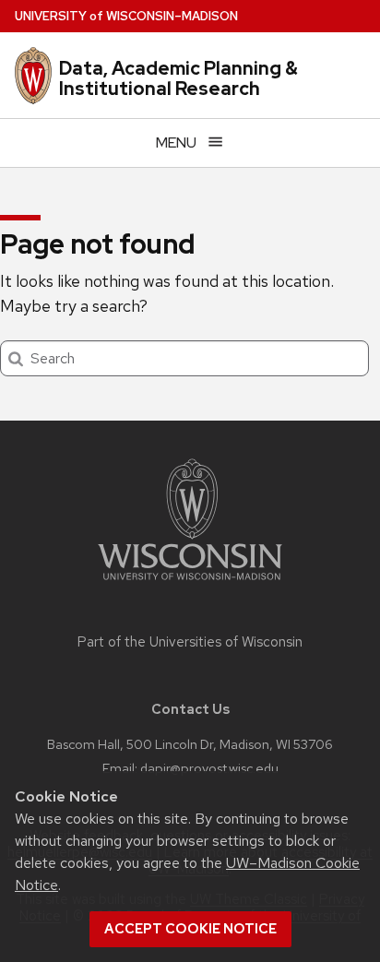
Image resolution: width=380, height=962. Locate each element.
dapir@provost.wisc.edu (209, 768)
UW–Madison (126, 16)
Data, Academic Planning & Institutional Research (178, 78)
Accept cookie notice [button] (190, 929)
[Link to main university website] (190, 583)
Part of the (190, 642)
